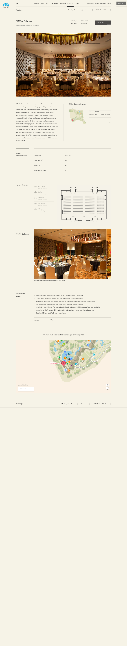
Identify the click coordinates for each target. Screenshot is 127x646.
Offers (77, 3)
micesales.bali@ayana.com (50, 320)
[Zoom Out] (107, 388)
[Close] (52, 343)
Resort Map (90, 3)
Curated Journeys (100, 3)
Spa (47, 3)
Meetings (70, 3)
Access (109, 3)
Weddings (62, 3)
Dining (42, 3)
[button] (44, 187)
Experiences (54, 3)
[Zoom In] (107, 385)
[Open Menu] (6, 4)
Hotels (36, 3)
